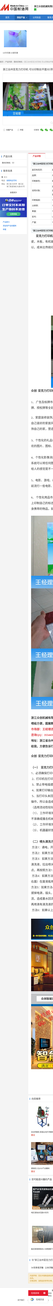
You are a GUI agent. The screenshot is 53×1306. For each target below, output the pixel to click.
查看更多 (13, 192)
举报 (21, 130)
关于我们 (21, 1300)
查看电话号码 (12, 180)
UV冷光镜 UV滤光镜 (10, 53)
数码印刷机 (18, 62)
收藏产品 (9, 130)
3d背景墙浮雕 (37, 1267)
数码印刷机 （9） (8, 163)
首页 (1, 62)
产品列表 (8, 62)
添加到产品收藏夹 (9, 226)
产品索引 (6, 222)
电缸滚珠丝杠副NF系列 (39, 1212)
